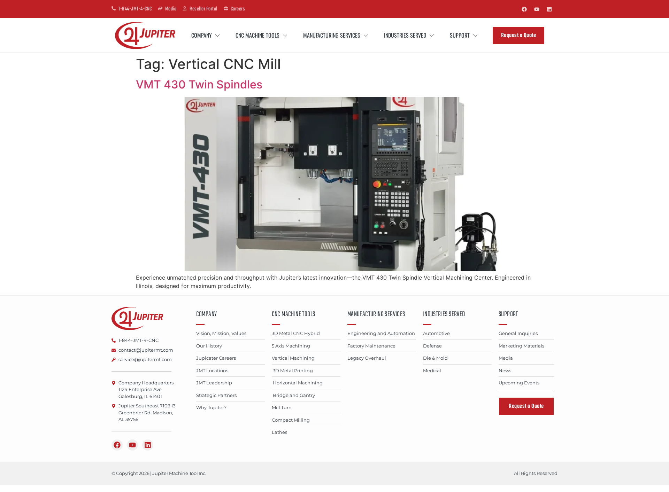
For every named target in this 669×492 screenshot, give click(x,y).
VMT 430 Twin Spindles (199, 84)
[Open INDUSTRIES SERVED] (432, 35)
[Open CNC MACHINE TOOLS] (285, 35)
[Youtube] (536, 9)
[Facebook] (524, 9)
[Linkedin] (549, 9)
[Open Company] (217, 35)
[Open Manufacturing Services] (366, 35)
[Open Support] (475, 35)
